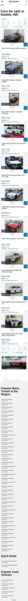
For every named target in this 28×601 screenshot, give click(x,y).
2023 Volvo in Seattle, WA (7, 491)
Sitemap (14, 600)
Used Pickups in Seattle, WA (8, 592)
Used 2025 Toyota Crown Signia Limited (13, 207)
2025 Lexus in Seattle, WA (7, 455)
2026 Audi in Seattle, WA (7, 550)
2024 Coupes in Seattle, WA (7, 530)
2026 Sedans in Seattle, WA (7, 495)
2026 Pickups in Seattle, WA (8, 534)
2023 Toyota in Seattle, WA (7, 451)
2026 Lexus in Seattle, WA (7, 506)
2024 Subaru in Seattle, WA (7, 463)
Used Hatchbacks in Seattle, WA (8, 588)
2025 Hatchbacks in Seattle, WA (8, 502)
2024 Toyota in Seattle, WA (7, 412)
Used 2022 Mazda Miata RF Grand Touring (12, 271)
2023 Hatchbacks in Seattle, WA (8, 475)
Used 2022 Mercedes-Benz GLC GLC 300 (13, 176)
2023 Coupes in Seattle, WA (7, 542)
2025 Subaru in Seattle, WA (7, 443)
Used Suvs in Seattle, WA (7, 580)
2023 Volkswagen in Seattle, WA (8, 467)
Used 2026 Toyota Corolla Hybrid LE (13, 302)
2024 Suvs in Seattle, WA (7, 404)
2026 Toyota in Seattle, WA (7, 428)
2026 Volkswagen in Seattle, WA (8, 538)
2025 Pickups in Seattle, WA (8, 514)
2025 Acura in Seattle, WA (7, 487)
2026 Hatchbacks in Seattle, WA (8, 526)
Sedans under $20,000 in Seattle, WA (9, 566)
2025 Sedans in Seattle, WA (7, 447)
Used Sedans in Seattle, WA (7, 584)
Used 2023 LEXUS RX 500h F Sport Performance (12, 334)
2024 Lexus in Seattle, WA (7, 431)
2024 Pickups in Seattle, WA (8, 479)
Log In (21, 5)
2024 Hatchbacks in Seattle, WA (8, 510)
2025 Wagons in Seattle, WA (8, 522)
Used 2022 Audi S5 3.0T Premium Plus (14, 144)
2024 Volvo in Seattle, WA (7, 499)
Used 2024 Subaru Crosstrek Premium (12, 112)
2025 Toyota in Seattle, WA (7, 416)
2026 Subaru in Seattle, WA (7, 546)
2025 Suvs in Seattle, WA (7, 400)
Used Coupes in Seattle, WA (7, 596)
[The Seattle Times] (14, 1)
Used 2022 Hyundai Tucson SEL (13, 238)
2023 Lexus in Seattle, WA (7, 439)
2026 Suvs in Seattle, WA (7, 424)
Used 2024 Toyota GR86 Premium (14, 48)
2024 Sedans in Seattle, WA (7, 420)
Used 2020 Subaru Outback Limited (12, 81)
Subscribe (25, 5)
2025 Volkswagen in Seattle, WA (8, 435)
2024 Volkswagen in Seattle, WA (8, 483)
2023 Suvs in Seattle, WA (7, 408)
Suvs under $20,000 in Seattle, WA (9, 562)
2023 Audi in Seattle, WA (7, 459)
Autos (2, 5)
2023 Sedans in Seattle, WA (7, 471)
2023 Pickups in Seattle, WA (8, 518)
